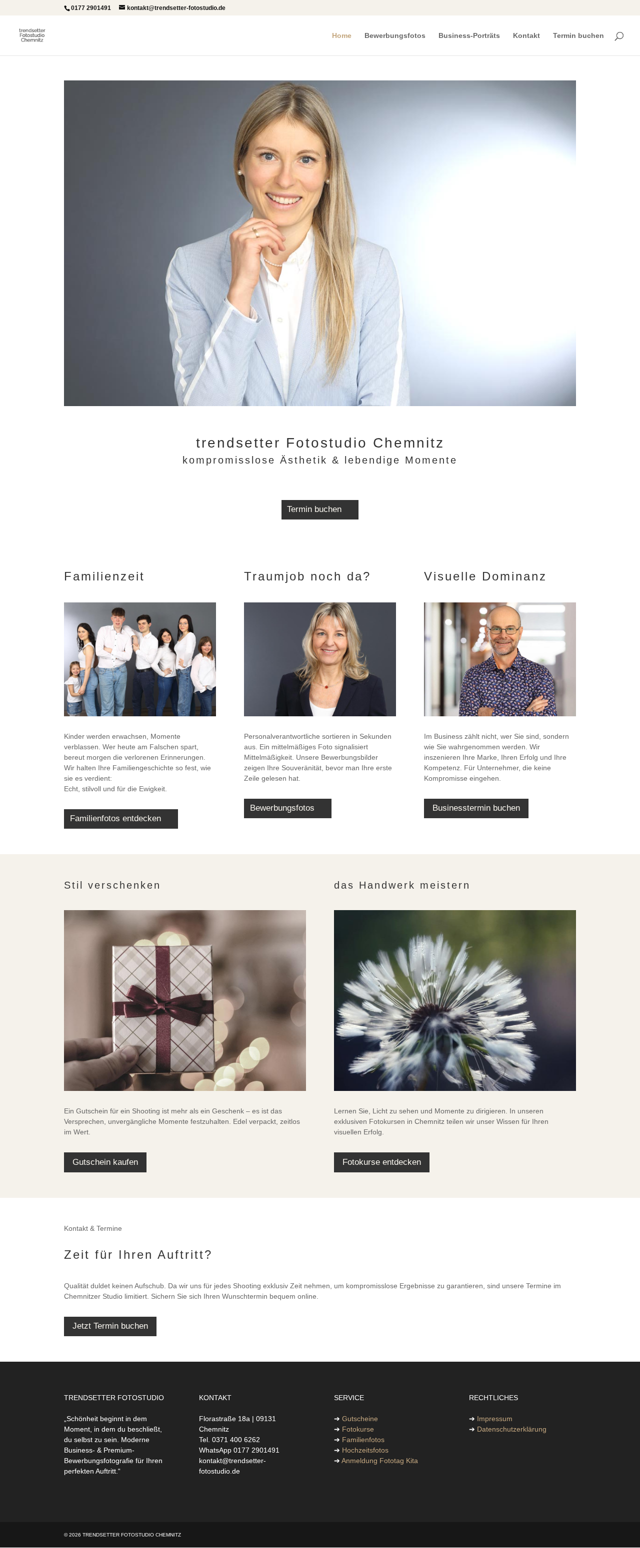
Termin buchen (578, 35)
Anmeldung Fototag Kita (380, 1461)
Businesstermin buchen (476, 808)
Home (342, 35)
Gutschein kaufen (105, 1162)
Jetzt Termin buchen (110, 1326)
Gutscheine (360, 1419)
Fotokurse (358, 1429)
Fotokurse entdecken (381, 1162)
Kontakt (526, 35)
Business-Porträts (469, 35)
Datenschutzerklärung (511, 1429)
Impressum (494, 1419)
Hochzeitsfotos (365, 1450)
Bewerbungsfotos (395, 35)
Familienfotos (363, 1440)
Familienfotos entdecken (115, 818)
